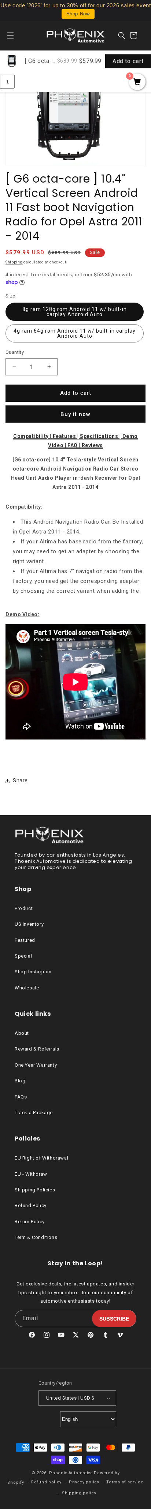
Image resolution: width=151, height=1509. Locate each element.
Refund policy (46, 1482)
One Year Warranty (36, 1065)
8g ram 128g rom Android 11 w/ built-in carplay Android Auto (74, 311)
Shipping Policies (35, 1189)
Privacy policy (84, 1482)
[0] (137, 82)
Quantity (14, 352)
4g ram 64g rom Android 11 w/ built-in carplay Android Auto (75, 333)
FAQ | (74, 445)
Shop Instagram (33, 971)
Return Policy (30, 1221)
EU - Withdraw (31, 1174)
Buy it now (75, 414)
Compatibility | (33, 436)
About (22, 1033)
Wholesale (27, 988)
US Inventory (29, 924)
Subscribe (114, 1319)
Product (24, 908)
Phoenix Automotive (71, 1473)
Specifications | (101, 436)
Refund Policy (31, 1205)
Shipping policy (79, 1493)
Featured (25, 940)
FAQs (21, 1097)
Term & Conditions (36, 1237)
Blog (20, 1080)
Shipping (14, 262)
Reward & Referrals (37, 1049)
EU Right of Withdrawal (41, 1158)
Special (23, 956)
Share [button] (20, 780)
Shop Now (78, 13)
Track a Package (34, 1112)
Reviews (92, 445)
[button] (15, 35)
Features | (66, 436)
